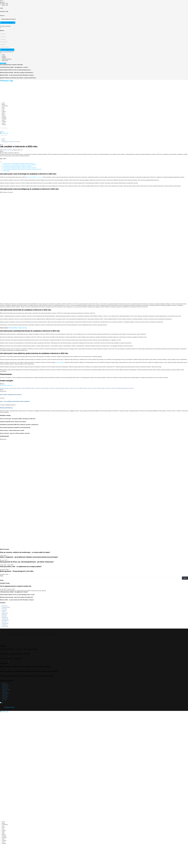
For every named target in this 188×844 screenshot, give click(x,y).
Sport (3, 120)
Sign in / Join (5, 5)
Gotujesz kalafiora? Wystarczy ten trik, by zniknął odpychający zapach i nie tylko (17, 594)
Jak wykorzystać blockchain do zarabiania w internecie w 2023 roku (17, 166)
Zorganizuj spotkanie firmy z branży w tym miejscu (13, 421)
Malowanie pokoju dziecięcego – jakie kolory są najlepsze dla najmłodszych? (16, 72)
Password (2, 15)
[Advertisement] (44, 92)
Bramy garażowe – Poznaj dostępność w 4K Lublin (16, 571)
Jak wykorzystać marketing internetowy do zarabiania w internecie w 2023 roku (20, 167)
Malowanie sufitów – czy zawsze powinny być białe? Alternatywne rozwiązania (17, 75)
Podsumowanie (6, 170)
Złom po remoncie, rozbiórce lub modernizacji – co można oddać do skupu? (25, 552)
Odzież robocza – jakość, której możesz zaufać (12, 430)
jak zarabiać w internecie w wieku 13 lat (90, 388)
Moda (3, 113)
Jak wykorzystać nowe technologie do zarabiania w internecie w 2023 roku (19, 163)
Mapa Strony (5, 60)
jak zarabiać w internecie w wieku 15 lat (108, 388)
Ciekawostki (5, 105)
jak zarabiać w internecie (8, 388)
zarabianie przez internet (128, 388)
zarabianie (119, 388)
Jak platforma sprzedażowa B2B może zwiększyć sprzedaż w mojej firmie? (19, 424)
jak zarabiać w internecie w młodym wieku (52, 388)
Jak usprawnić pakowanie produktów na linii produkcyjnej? (15, 427)
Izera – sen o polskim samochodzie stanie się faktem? (15, 401)
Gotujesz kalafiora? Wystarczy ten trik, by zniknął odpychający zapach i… (16, 69)
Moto (3, 114)
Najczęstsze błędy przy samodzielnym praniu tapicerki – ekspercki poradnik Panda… (18, 77)
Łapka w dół (9, 385)
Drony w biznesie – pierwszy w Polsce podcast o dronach (15, 433)
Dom (3, 107)
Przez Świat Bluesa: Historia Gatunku (18, 327)
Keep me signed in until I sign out (8, 19)
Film (3, 110)
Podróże (4, 117)
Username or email (4, 11)
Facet (3, 108)
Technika (4, 121)
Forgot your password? (5, 26)
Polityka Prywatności (7, 59)
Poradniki (4, 118)
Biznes (3, 104)
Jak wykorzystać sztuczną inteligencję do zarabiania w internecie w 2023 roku (19, 164)
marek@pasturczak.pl (9, 707)
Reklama (4, 57)
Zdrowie (4, 124)
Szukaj (1, 575)
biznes (1, 388)
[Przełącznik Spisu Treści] (1, 162)
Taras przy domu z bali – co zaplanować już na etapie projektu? (21, 566)
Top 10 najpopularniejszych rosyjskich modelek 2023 (11, 64)
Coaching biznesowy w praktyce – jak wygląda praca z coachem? (14, 67)
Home (3, 54)
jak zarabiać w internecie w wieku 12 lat (71, 388)
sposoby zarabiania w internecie (34, 177)
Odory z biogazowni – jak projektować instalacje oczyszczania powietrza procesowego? (29, 557)
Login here (10, 51)
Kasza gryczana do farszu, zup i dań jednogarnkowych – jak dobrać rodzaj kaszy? (27, 562)
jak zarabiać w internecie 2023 (21, 388)
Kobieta (4, 111)
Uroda (3, 123)
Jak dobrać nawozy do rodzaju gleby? (11, 658)
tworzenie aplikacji (60, 362)
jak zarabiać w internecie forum (36, 388)
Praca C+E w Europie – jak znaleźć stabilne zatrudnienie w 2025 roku (17, 418)
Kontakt (4, 56)
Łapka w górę (3, 385)
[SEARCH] (186, 128)
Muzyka (4, 116)
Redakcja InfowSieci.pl (8, 149)
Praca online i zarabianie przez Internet (10, 394)
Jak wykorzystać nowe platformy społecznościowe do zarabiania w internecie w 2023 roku (22, 169)
